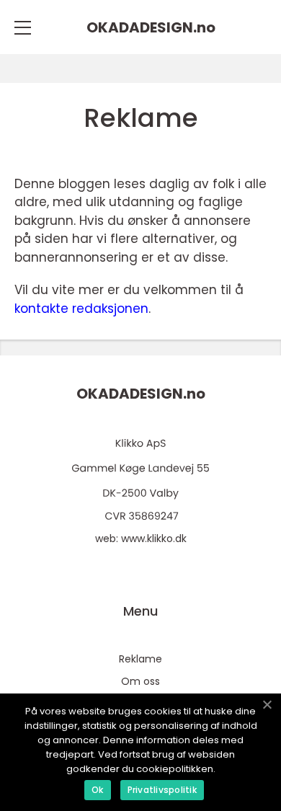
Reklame (140, 659)
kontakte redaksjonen (81, 308)
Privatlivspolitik (162, 790)
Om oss (140, 681)
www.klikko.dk (154, 538)
